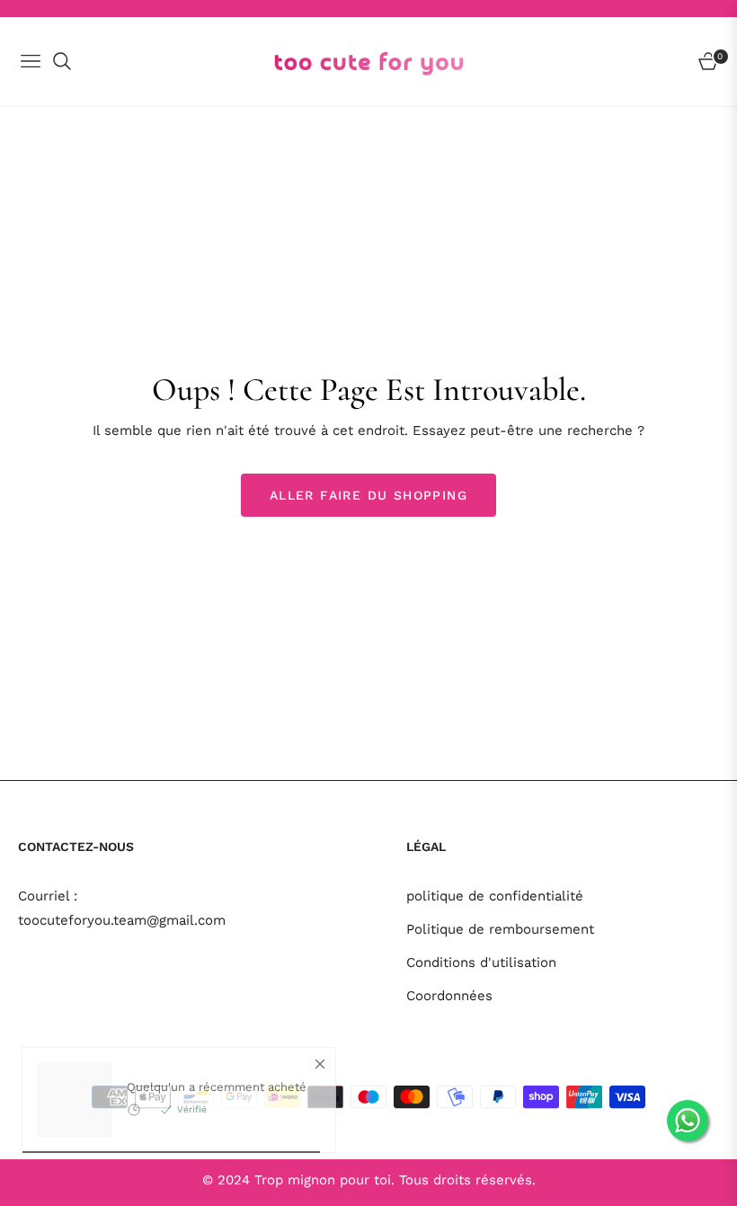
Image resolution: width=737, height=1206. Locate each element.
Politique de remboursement (500, 929)
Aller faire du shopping (368, 495)
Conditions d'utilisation (481, 962)
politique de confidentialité (494, 896)
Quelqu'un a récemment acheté (216, 1106)
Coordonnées (449, 996)
